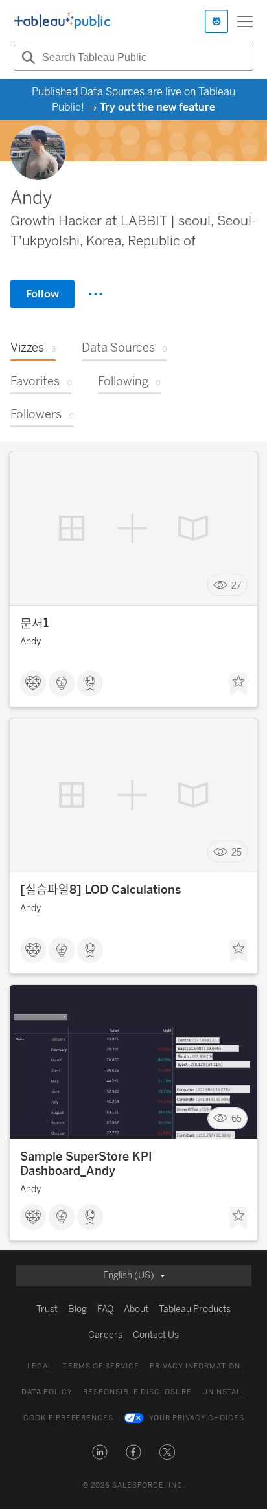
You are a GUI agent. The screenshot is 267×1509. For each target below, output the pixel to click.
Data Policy (47, 1392)
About (136, 1309)
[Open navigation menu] (245, 21)
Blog (77, 1309)
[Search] (26, 57)
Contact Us (156, 1335)
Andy (30, 641)
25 (236, 851)
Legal (39, 1366)
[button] (99, 1452)
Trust (47, 1309)
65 (236, 1118)
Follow (42, 294)
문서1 (34, 623)
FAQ (105, 1309)
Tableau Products (195, 1309)
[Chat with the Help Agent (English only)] (216, 21)
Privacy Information (195, 1366)
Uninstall (224, 1392)
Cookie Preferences (68, 1418)
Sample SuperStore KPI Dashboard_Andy (86, 1164)
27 (236, 585)
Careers (105, 1335)
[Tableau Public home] (62, 21)
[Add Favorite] (238, 684)
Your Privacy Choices (196, 1418)
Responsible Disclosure (137, 1392)
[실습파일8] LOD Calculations (100, 890)
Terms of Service (101, 1366)
